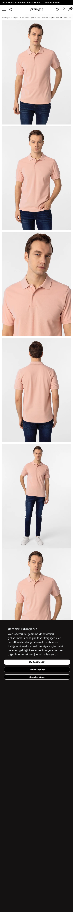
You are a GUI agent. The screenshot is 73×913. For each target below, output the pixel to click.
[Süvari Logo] (36, 10)
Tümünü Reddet (37, 669)
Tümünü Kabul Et (37, 662)
